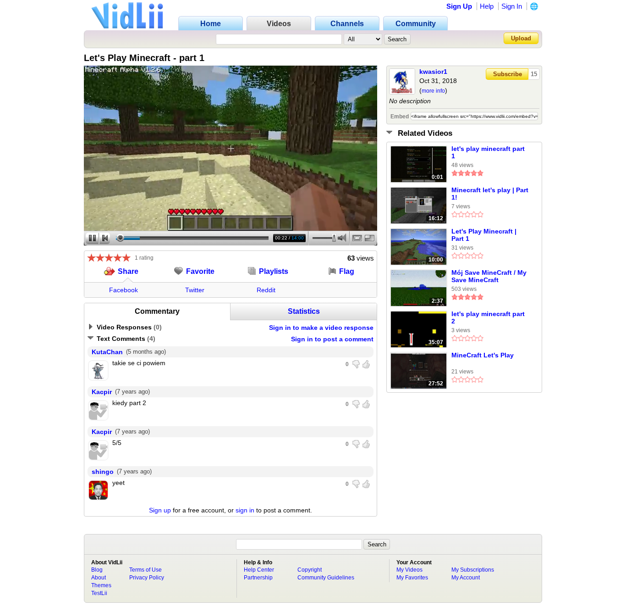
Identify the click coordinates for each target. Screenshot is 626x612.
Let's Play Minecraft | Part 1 (483, 235)
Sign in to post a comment (332, 339)
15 (534, 74)
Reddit (266, 290)
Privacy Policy (146, 577)
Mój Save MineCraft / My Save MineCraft (489, 276)
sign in (245, 510)
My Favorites (412, 577)
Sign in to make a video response (321, 327)
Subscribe (507, 74)
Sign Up (459, 6)
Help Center (259, 570)
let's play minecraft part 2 (488, 317)
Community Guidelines (325, 577)
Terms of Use (145, 570)
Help (487, 6)
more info (433, 91)
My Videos (409, 570)
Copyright (309, 570)
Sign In (511, 6)
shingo (103, 471)
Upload (521, 38)
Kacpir (102, 391)
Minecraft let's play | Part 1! (489, 193)
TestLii (99, 593)
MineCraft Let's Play (482, 355)
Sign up (160, 510)
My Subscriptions (472, 570)
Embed (399, 116)
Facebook (123, 290)
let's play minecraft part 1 (488, 152)
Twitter (194, 290)
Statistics (304, 311)
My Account (465, 577)
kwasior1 (433, 71)
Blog (97, 570)
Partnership (258, 577)
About (98, 577)
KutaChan (107, 352)
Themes (101, 585)
